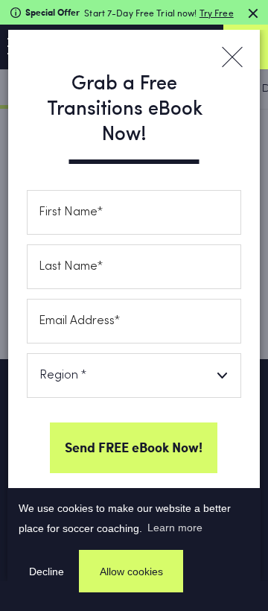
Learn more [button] (174, 528)
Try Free (217, 13)
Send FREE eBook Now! (133, 447)
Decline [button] (46, 571)
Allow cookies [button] (131, 571)
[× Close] (231, 57)
